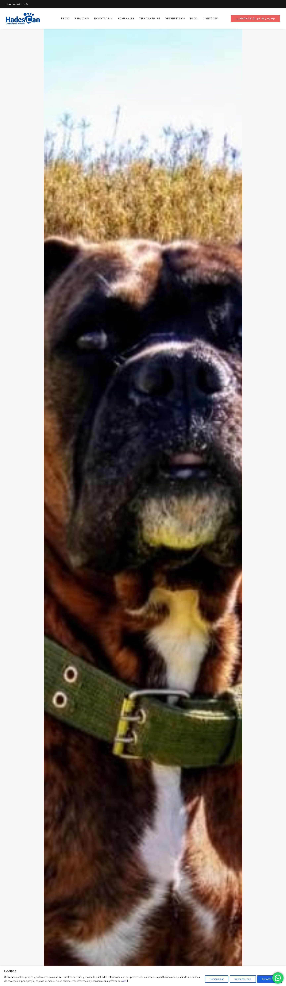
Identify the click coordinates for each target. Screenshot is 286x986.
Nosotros (101, 18)
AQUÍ (125, 981)
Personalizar (217, 979)
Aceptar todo (269, 979)
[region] (143, 976)
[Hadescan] (23, 18)
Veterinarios (175, 18)
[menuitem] (65, 18)
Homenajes (126, 18)
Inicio (65, 18)
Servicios (82, 18)
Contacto (210, 18)
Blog (194, 18)
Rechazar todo (243, 979)
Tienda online (149, 18)
